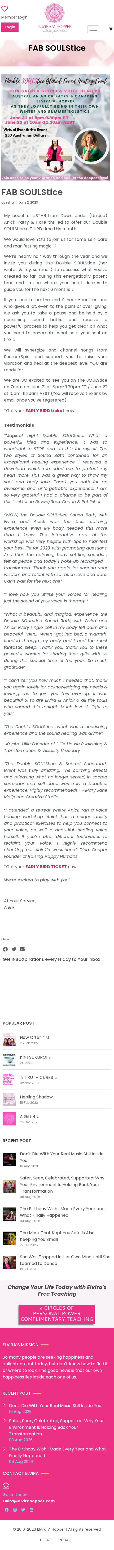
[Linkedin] (31, 1510)
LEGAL (45, 1540)
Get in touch (15, 1494)
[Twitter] (23, 1510)
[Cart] (111, 29)
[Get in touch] (6, 1486)
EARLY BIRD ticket (44, 411)
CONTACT (63, 1540)
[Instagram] (15, 1510)
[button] (5, 949)
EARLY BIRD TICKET (46, 867)
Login (10, 27)
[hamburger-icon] (93, 29)
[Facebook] (7, 1510)
